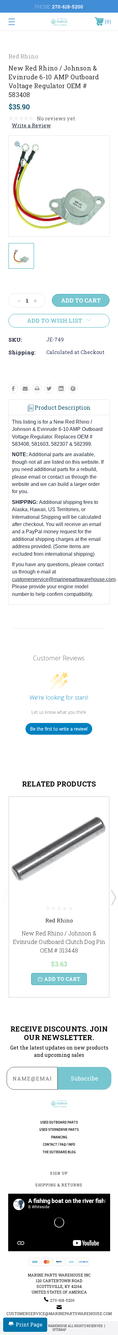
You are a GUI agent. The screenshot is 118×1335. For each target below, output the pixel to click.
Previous (5, 897)
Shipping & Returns (58, 1184)
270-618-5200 (67, 7)
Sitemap (59, 1330)
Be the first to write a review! (58, 729)
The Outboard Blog (59, 1152)
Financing (59, 1137)
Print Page (29, 1324)
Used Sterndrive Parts (59, 1129)
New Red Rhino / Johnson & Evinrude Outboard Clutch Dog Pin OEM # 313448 (59, 941)
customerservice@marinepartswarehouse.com (63, 579)
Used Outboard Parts (59, 1122)
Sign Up (59, 1173)
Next (113, 897)
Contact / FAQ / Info (59, 1144)
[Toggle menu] (18, 21)
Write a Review (31, 125)
